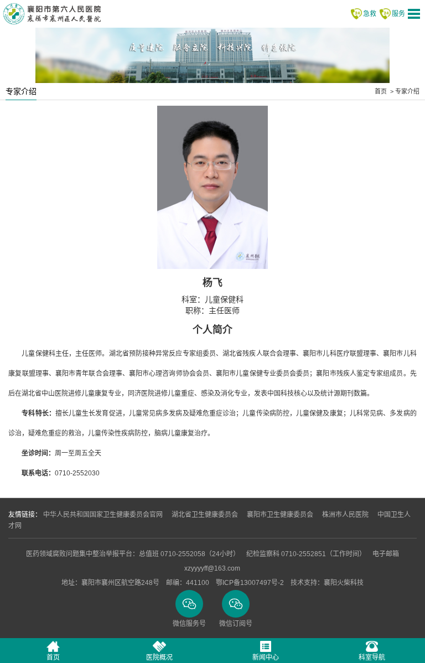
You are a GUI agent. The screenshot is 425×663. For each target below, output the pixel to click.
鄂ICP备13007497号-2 (250, 583)
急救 (369, 14)
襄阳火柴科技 (344, 583)
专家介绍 (407, 91)
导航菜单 (414, 14)
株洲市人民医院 (345, 515)
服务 (398, 14)
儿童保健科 (224, 299)
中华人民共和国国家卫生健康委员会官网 (103, 515)
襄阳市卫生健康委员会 (280, 515)
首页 (381, 91)
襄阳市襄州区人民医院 (52, 14)
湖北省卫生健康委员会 (205, 515)
